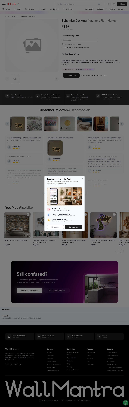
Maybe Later (55, 227)
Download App (73, 227)
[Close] (82, 178)
